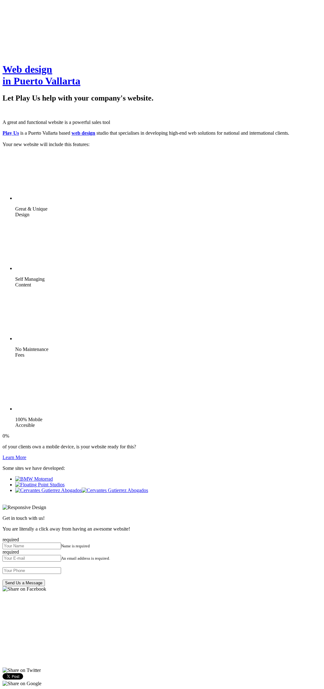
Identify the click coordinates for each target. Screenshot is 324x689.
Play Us (11, 133)
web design (83, 133)
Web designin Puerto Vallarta (41, 75)
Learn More (14, 457)
